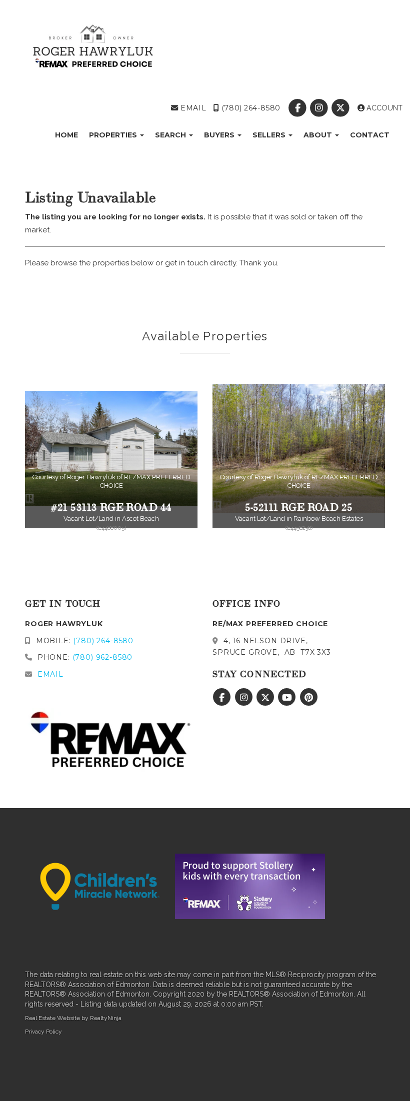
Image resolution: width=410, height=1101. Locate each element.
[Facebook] (298, 108)
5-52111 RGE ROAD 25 (299, 506)
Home (66, 134)
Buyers (220, 134)
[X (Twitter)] (341, 108)
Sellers (270, 134)
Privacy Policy (43, 1031)
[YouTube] (288, 697)
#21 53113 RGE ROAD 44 (111, 506)
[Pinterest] (308, 697)
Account (383, 108)
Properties (114, 134)
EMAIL (192, 107)
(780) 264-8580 (249, 107)
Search (171, 134)
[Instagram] (320, 108)
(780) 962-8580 (102, 657)
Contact (370, 134)
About (319, 134)
